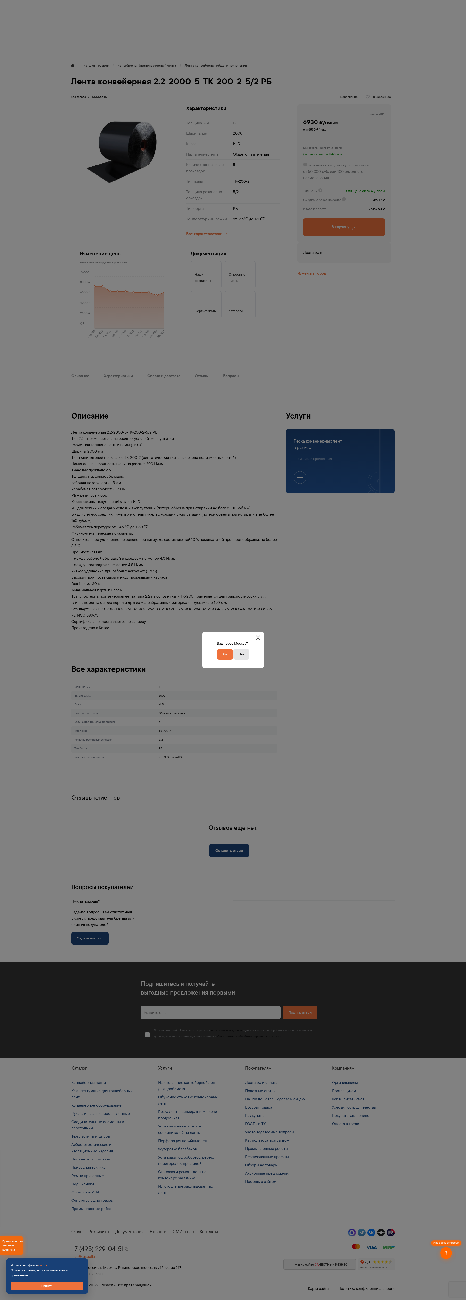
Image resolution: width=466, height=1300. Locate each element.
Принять (47, 1286)
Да (225, 654)
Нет (241, 654)
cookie (42, 1265)
